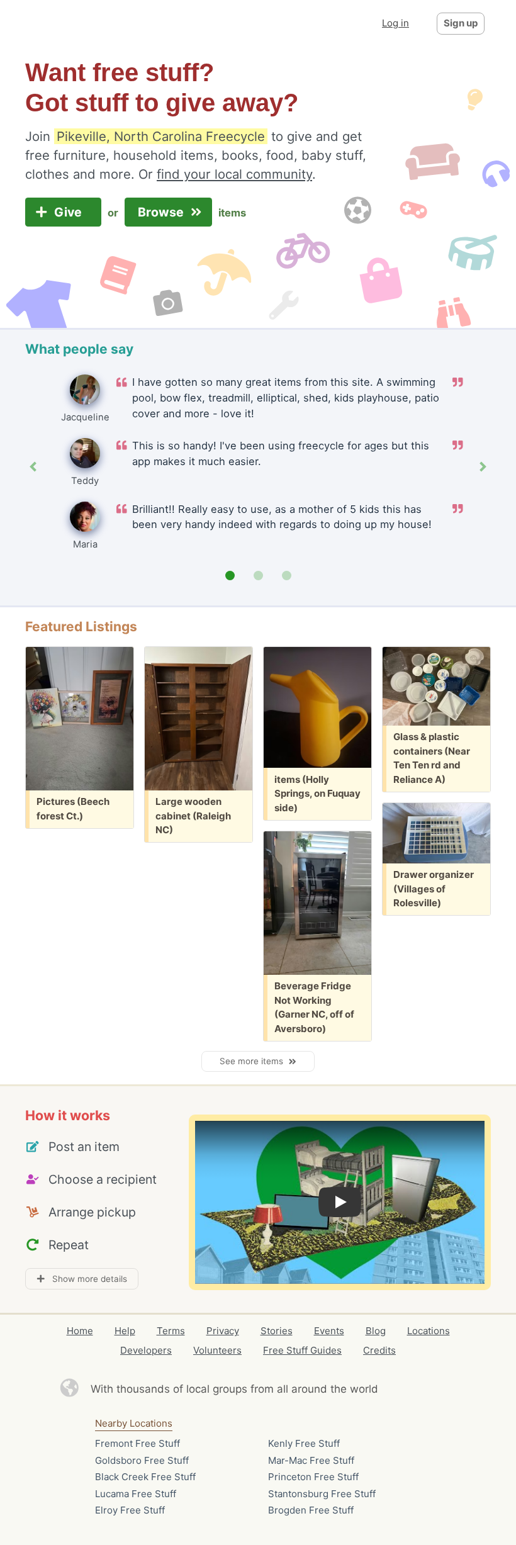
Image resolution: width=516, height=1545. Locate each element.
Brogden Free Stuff (311, 1510)
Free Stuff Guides (302, 1350)
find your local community (234, 174)
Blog (376, 1331)
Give (69, 212)
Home (80, 1331)
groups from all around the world (295, 1389)
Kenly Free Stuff (304, 1443)
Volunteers (217, 1350)
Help (125, 1331)
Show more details (86, 1279)
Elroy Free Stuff (130, 1510)
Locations (428, 1331)
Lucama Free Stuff (135, 1494)
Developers (146, 1350)
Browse (162, 212)
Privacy (222, 1331)
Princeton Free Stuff (313, 1477)
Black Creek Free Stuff (145, 1477)
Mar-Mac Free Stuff (311, 1460)
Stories (277, 1331)
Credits (379, 1350)
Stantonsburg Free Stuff (322, 1494)
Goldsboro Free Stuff (142, 1460)
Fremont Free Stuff (137, 1443)
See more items (254, 1061)
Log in (395, 23)
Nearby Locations (133, 1423)
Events (329, 1331)
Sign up (461, 23)
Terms (171, 1331)
